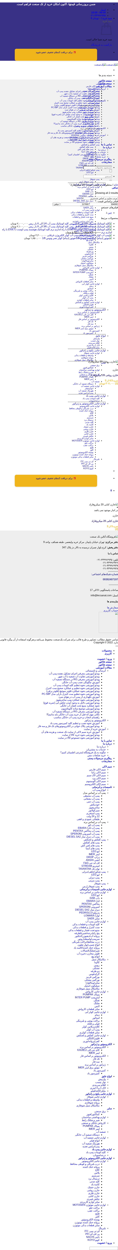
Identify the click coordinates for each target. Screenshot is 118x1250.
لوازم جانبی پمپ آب (91, 210)
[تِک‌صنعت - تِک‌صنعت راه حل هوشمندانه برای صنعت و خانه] (106, 64)
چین (110, 212)
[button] (101, 18)
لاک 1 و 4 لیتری (93, 345)
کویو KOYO (88, 468)
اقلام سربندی (94, 343)
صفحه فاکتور (105, 81)
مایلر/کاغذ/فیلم (93, 347)
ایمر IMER (88, 156)
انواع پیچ (89, 240)
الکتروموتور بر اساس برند (89, 312)
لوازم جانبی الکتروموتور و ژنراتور (89, 403)
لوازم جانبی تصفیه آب (90, 386)
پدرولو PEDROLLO (89, 912)
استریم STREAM (85, 165)
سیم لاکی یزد (99, 778)
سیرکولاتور (94, 810)
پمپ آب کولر (87, 298)
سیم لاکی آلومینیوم (96, 781)
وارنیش (96, 338)
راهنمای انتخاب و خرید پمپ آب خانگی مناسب (80, 126)
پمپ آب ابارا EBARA (89, 828)
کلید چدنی (89, 422)
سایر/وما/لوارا (87, 261)
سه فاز (90, 324)
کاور (91, 450)
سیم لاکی (107, 766)
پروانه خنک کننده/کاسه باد (87, 947)
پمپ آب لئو (94, 825)
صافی (56, 204)
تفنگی (90, 274)
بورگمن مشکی (87, 258)
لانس (91, 279)
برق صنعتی (95, 365)
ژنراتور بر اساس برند (90, 326)
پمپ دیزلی (88, 174)
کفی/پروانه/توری (86, 307)
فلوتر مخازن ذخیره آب (88, 953)
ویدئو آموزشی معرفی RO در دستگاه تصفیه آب (80, 96)
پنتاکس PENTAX (86, 196)
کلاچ (91, 413)
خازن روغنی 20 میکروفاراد (104, 375)
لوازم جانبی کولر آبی (91, 284)
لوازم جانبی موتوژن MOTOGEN (86, 441)
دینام (91, 286)
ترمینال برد (88, 420)
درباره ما (107, 147)
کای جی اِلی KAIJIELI (84, 314)
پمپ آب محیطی (91, 795)
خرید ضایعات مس (98, 157)
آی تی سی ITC (87, 461)
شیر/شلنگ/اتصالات (90, 950)
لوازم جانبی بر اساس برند (88, 187)
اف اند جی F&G (86, 163)
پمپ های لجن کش (85, 149)
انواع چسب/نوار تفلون (89, 944)
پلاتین (91, 415)
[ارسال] (110, 180)
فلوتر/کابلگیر (88, 304)
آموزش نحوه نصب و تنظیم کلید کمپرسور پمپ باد (79, 130)
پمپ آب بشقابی (92, 798)
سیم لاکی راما (98, 772)
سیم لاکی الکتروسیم (95, 784)
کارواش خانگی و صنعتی (90, 374)
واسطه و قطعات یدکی (83, 355)
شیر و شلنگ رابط (86, 372)
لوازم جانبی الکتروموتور (89, 406)
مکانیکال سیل (94, 242)
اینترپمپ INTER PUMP (83, 272)
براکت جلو (89, 443)
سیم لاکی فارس (93, 86)
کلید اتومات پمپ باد (91, 398)
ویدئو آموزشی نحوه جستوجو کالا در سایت (82, 142)
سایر (109, 1108)
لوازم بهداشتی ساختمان (89, 370)
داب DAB (89, 191)
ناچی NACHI (88, 466)
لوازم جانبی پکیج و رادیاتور (92, 350)
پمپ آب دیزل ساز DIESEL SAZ (83, 836)
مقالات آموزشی (104, 86)
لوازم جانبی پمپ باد (96, 395)
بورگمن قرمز (87, 256)
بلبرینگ (97, 459)
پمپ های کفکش (86, 147)
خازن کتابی (88, 434)
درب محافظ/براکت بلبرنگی (86, 942)
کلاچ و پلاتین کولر (86, 295)
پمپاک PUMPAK (86, 270)
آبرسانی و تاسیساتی (97, 89)
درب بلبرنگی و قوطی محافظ (81, 408)
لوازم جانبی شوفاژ (92, 353)
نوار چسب (95, 341)
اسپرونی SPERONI (89, 907)
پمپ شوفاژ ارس (86, 181)
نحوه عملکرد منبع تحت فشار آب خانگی (83, 116)
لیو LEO (90, 172)
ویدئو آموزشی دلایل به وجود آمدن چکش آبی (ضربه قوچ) (76, 114)
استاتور (90, 288)
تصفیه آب (95, 381)
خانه (116, 184)
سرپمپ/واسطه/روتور (89, 939)
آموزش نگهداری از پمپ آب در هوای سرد (82, 110)
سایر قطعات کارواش (84, 281)
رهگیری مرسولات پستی (99, 159)
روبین (91, 247)
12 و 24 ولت (93, 816)
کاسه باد (89, 424)
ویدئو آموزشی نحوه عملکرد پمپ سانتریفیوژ (81, 112)
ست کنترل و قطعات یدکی (82, 214)
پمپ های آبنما (87, 151)
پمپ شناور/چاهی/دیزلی (90, 170)
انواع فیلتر (89, 388)
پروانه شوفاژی (87, 357)
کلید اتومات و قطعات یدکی (82, 212)
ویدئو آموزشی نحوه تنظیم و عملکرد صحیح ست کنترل (77, 103)
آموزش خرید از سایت (96, 135)
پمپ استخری (93, 813)
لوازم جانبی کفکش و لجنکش (87, 302)
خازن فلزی (88, 431)
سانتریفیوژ (94, 807)
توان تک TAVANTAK (89, 869)
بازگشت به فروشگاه (101, 45)
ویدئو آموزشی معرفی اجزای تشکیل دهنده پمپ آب (78, 91)
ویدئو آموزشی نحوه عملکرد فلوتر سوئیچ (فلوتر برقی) (77, 105)
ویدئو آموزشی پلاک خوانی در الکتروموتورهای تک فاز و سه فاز (73, 133)
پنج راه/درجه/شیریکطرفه (83, 221)
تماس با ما (106, 144)
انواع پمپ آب (99, 790)
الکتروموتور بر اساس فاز (89, 319)
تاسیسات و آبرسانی (102, 787)
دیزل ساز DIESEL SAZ (83, 201)
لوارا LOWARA (92, 915)
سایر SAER (88, 208)
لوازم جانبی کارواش (91, 268)
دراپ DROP (93, 857)
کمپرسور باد (94, 331)
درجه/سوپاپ (94, 401)
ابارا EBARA (88, 194)
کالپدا (91, 244)
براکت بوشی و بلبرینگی (83, 291)
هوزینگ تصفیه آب (86, 391)
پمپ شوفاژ (95, 179)
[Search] (110, 170)
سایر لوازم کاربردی (85, 438)
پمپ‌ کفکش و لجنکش (90, 144)
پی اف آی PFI (87, 464)
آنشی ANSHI (87, 161)
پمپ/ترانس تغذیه (86, 393)
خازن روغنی (88, 429)
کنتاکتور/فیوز (88, 367)
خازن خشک (88, 427)
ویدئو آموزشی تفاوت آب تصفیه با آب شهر (82, 93)
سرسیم (90, 417)
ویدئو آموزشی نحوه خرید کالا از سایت (83, 140)
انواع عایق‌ (101, 335)
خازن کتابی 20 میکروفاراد (105, 521)
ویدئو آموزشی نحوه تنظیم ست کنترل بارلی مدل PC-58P (75, 107)
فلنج (91, 447)
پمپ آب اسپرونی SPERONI (85, 833)
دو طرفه (89, 251)
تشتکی (90, 249)
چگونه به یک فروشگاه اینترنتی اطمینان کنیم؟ (87, 154)
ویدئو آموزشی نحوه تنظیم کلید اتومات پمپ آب (80, 100)
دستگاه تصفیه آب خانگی (83, 384)
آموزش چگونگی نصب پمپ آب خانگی (84, 98)
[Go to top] (117, 646)
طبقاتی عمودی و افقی (88, 819)
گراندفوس (89, 254)
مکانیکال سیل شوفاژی (84, 265)
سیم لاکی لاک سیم (96, 775)
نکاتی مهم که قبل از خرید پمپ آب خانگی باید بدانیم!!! (77, 123)
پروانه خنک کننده (86, 411)
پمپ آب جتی (93, 801)
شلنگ (91, 277)
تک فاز (90, 321)
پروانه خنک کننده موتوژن (82, 454)
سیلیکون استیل (87, 263)
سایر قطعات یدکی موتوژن (82, 457)
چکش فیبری (88, 436)
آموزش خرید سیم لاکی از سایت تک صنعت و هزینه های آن (75, 137)
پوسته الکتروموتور (85, 452)
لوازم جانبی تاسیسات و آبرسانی (96, 889)
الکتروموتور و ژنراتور (95, 309)
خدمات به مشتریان (98, 152)
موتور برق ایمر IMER (84, 328)
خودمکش (95, 804)
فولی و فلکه (88, 293)
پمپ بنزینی (94, 880)
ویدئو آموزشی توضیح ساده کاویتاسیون (83, 119)
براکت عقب (88, 445)
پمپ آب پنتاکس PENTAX (82, 135)
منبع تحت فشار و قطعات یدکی (84, 930)
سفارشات (107, 162)
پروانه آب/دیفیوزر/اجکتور (87, 936)
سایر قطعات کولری (85, 300)
